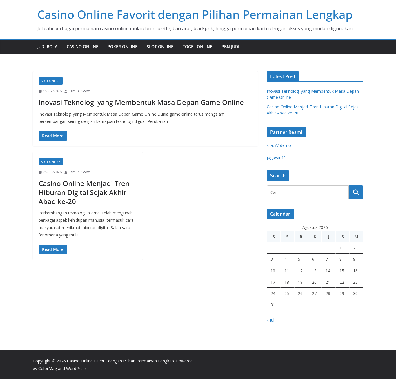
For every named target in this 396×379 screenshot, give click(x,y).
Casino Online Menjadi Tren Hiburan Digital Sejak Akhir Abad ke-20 (84, 192)
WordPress (76, 368)
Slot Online (160, 46)
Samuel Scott (79, 91)
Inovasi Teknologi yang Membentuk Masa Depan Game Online (141, 102)
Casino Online (82, 46)
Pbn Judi (230, 46)
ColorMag (47, 368)
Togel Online (197, 46)
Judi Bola (47, 46)
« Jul (270, 320)
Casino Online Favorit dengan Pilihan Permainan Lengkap (195, 14)
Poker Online (122, 46)
